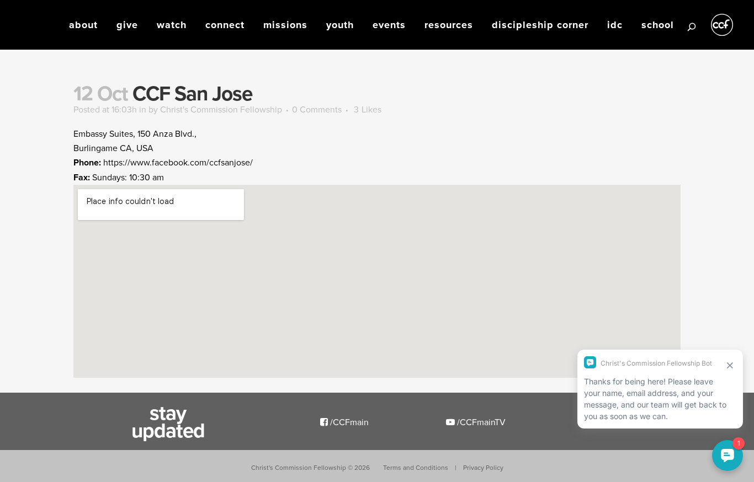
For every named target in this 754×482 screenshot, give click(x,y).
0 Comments (317, 109)
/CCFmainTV (480, 422)
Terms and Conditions (415, 467)
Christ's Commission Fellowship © (310, 467)
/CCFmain (348, 422)
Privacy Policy (483, 467)
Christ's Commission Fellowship (221, 109)
